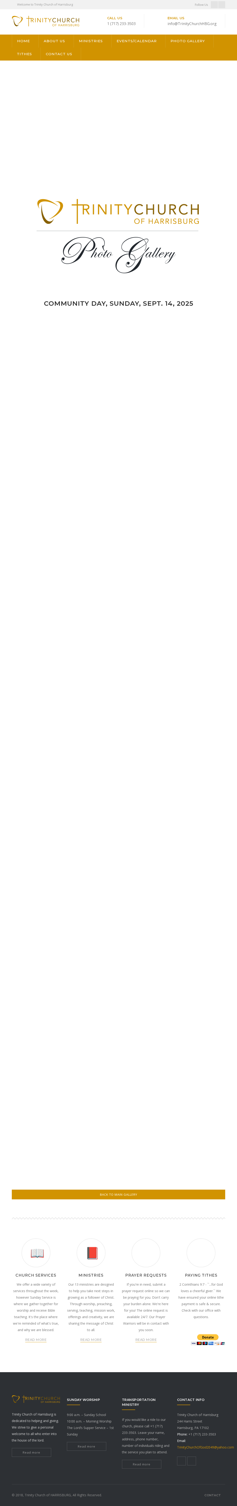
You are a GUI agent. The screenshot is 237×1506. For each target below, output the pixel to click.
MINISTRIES (91, 41)
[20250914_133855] (118, 602)
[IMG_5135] (33, 987)
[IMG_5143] (118, 1029)
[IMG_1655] (161, 1115)
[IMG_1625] (161, 773)
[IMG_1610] (161, 645)
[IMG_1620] (161, 730)
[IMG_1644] (204, 1115)
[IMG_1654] (118, 1115)
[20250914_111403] (33, 559)
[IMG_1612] (33, 688)
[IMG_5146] (204, 1029)
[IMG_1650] (33, 1115)
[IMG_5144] (161, 1029)
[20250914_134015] (161, 602)
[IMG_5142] (76, 1029)
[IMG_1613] (76, 688)
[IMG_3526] (204, 345)
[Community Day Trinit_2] (33, 345)
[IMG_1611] (204, 645)
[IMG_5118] (76, 944)
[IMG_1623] (76, 773)
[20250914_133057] (118, 474)
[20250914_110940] (33, 602)
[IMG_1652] (76, 1115)
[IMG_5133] (161, 944)
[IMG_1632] (33, 858)
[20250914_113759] (161, 516)
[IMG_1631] (204, 816)
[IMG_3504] (76, 388)
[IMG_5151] (161, 901)
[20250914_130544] (161, 474)
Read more (31, 1452)
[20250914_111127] (161, 559)
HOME (23, 41)
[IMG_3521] (161, 345)
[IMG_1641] (76, 901)
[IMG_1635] (161, 858)
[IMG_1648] (161, 1072)
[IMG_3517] (118, 345)
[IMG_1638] (204, 858)
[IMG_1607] (33, 645)
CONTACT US (59, 54)
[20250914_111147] (118, 559)
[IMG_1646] (76, 1072)
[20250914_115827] (33, 516)
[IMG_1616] (204, 688)
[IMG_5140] (204, 987)
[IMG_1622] (33, 773)
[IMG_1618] (76, 730)
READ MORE (36, 1340)
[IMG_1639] (33, 901)
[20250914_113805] (118, 516)
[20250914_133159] (204, 431)
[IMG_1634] (118, 858)
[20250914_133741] (118, 431)
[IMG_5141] (33, 1029)
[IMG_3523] (33, 431)
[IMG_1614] (118, 688)
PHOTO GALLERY (188, 41)
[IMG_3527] (33, 388)
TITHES (24, 54)
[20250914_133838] (76, 602)
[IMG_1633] (76, 858)
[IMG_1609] (118, 645)
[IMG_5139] (161, 987)
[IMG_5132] (118, 944)
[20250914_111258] (76, 559)
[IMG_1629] (118, 816)
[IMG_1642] (118, 901)
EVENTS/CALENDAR (137, 41)
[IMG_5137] (76, 987)
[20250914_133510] (161, 431)
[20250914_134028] (204, 602)
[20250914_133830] (76, 431)
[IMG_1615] (161, 688)
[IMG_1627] (33, 816)
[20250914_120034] (204, 474)
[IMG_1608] (76, 645)
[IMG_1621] (204, 730)
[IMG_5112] (204, 901)
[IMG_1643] (33, 1158)
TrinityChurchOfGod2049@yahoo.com (205, 1447)
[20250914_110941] (204, 559)
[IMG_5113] (33, 944)
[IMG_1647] (118, 1072)
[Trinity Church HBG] (45, 21)
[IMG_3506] (118, 388)
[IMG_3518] (204, 388)
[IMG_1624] (118, 773)
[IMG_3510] (76, 345)
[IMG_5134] (204, 944)
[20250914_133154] (33, 474)
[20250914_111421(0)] (204, 516)
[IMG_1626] (204, 773)
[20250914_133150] (76, 474)
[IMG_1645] (33, 1072)
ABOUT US (54, 41)
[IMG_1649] (204, 1072)
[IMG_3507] (161, 388)
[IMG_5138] (118, 987)
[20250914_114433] (76, 516)
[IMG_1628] (76, 816)
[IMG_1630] (161, 816)
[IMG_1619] (118, 730)
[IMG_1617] (33, 730)
